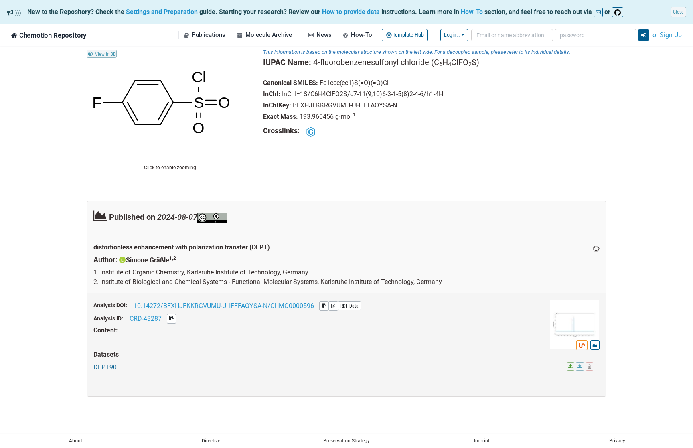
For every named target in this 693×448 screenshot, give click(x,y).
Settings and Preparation (162, 12)
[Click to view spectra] (595, 345)
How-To (472, 12)
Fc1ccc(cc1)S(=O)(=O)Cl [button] (354, 83)
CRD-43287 (146, 318)
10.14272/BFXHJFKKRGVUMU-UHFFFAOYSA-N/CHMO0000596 (224, 306)
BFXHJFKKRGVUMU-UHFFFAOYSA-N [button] (345, 105)
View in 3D (105, 54)
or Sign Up (667, 35)
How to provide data (351, 12)
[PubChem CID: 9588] (311, 131)
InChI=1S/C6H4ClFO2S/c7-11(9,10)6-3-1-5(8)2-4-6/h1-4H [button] (362, 94)
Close (678, 12)
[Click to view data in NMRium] (582, 345)
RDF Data (349, 306)
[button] (204, 35)
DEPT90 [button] (105, 367)
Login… (452, 34)
